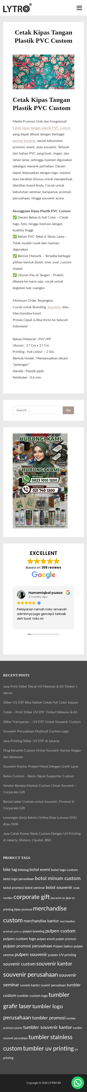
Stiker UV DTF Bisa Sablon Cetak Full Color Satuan (40, 702)
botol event (40, 870)
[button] (77, 1082)
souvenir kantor (54, 964)
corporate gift (32, 897)
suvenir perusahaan (53, 985)
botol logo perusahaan (18, 879)
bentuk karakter (24, 141)
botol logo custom (64, 870)
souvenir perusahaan (30, 975)
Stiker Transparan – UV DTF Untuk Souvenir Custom (42, 722)
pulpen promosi (66, 939)
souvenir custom (19, 964)
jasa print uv (58, 898)
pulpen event (46, 939)
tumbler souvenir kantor (47, 1027)
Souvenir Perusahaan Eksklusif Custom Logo (36, 731)
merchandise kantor (41, 921)
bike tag (10, 870)
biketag (23, 870)
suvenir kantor (30, 985)
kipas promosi (23, 909)
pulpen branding (34, 931)
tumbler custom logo (32, 995)
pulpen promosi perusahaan (27, 946)
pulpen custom (60, 931)
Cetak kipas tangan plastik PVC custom (42, 128)
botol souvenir (59, 887)
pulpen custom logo (19, 939)
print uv (18, 932)
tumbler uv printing (48, 1048)
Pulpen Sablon (63, 946)
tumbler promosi (48, 1018)
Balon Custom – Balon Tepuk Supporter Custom (38, 776)
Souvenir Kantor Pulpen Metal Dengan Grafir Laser (41, 766)
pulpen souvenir (31, 954)
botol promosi (13, 887)
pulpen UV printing (62, 955)
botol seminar (35, 887)
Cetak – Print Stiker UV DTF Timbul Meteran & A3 (40, 712)
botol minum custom (58, 878)
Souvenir (54, 307)
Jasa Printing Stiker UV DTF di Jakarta (31, 741)
